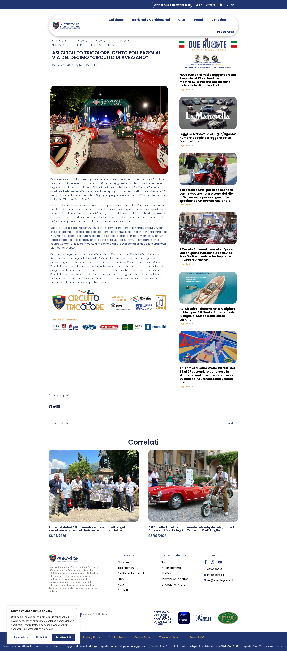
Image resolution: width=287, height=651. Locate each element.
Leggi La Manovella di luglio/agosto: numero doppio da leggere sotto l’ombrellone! (207, 137)
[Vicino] (76, 608)
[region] (43, 625)
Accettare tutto (64, 637)
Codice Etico (142, 637)
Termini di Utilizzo (170, 637)
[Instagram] (226, 4)
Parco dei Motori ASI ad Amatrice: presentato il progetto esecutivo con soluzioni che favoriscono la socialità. (88, 528)
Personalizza (21, 637)
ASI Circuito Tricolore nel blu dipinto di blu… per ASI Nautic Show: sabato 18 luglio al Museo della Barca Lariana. (207, 314)
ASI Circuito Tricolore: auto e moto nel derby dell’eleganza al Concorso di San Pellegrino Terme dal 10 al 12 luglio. (191, 528)
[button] (51, 407)
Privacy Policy (92, 637)
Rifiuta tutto (42, 637)
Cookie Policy (117, 637)
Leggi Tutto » (186, 89)
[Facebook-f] (205, 562)
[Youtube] (232, 4)
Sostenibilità (197, 637)
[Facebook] (220, 4)
